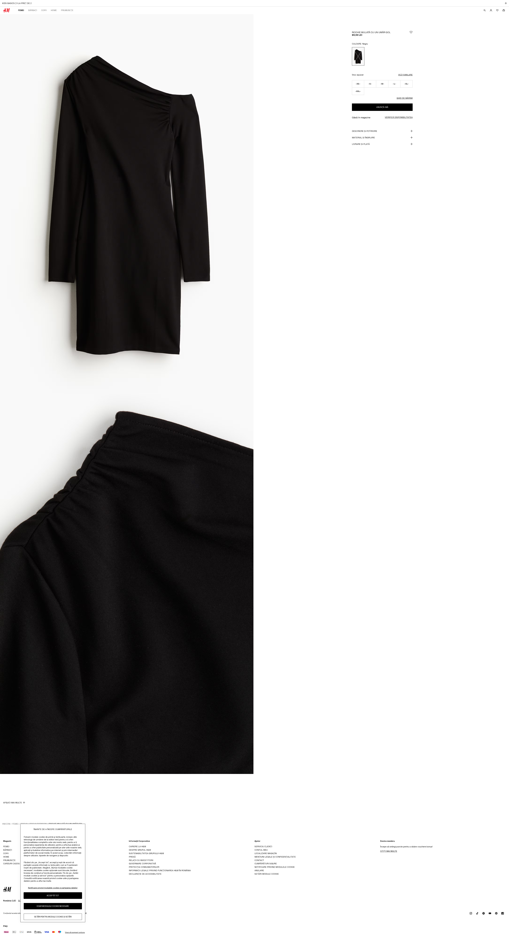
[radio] (358, 56)
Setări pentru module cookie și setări (53, 917)
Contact (259, 860)
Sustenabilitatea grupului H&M (146, 853)
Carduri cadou (11, 863)
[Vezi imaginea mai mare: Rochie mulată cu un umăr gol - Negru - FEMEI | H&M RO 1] (126, 204)
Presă (132, 857)
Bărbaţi (32, 10)
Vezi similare (405, 75)
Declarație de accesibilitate (145, 874)
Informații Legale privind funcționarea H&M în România (160, 870)
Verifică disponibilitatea (399, 117)
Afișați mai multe (12, 802)
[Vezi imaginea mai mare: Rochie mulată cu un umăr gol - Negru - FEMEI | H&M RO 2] (126, 584)
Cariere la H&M (137, 846)
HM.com (6, 824)
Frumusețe (67, 10)
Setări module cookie (266, 874)
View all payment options (75, 932)
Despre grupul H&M (140, 850)
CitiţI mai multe (388, 851)
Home (54, 10)
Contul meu (261, 850)
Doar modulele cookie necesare (53, 906)
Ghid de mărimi (405, 98)
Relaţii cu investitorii (141, 860)
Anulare (259, 870)
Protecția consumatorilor (144, 867)
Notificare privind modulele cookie (274, 867)
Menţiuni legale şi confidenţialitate (275, 857)
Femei (21, 10)
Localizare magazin (265, 853)
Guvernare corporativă (142, 863)
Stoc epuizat (357, 75)
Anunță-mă (382, 107)
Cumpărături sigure (265, 863)
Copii (44, 10)
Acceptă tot (53, 895)
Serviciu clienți (263, 846)
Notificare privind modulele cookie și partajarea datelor (53, 888)
